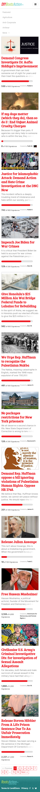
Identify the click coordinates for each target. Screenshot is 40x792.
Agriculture (7, 17)
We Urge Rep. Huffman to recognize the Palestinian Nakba (18, 361)
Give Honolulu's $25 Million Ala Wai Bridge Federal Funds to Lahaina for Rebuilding (18, 300)
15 (14, 772)
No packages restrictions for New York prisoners (16, 417)
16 (18, 772)
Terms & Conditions (10, 788)
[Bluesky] (36, 788)
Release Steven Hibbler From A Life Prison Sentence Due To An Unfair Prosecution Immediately (18, 728)
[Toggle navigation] (35, 4)
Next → (24, 772)
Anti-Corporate (9, 22)
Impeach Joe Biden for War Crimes (18, 244)
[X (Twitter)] (33, 788)
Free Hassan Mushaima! (19, 594)
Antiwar (6, 28)
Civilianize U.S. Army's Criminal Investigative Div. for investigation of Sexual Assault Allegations (19, 657)
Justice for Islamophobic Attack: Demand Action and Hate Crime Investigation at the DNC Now (19, 181)
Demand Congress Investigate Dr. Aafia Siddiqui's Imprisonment (19, 62)
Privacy (24, 788)
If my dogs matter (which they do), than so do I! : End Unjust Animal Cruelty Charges (19, 120)
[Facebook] (30, 788)
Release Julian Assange (19, 541)
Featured (7, 12)
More (5, 33)
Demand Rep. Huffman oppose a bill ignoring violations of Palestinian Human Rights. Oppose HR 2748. (19, 481)
